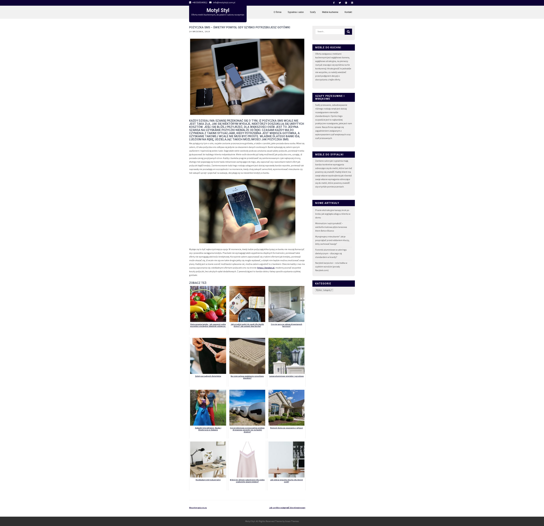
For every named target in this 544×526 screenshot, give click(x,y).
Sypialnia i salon (296, 12)
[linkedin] (352, 3)
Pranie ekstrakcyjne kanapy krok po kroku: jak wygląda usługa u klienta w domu (332, 214)
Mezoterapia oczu (198, 507)
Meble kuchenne (330, 12)
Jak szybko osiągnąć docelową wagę (287, 507)
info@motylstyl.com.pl (224, 2)
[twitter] (340, 3)
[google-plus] (346, 3)
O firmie (277, 12)
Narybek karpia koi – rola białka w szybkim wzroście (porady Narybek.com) (331, 266)
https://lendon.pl (265, 267)
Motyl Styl (218, 10)
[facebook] (334, 3)
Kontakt (348, 12)
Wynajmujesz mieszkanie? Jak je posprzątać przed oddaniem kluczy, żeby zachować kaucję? (332, 240)
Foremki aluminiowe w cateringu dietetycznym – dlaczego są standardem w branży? (331, 253)
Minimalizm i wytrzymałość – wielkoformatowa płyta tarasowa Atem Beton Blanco (331, 227)
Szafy (313, 12)
